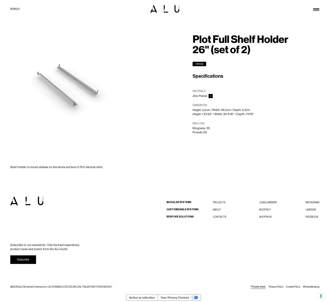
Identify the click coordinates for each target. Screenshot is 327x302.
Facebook (312, 216)
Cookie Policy (293, 286)
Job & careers (268, 202)
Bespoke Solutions (180, 216)
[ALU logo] (164, 9)
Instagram (312, 202)
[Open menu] (316, 9)
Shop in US (265, 216)
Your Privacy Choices (174, 297)
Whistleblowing (311, 286)
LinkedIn (311, 209)
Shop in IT (265, 209)
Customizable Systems (183, 209)
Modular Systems (179, 202)
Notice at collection (142, 297)
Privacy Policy (276, 286)
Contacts (219, 216)
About (217, 209)
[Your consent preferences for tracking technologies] (321, 296)
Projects (219, 202)
